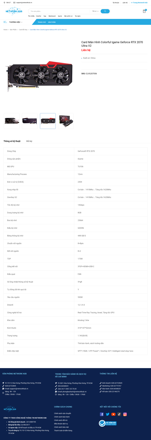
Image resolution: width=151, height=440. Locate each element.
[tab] (12, 141)
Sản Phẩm (13, 30)
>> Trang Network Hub (139, 3)
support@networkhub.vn (24, 2)
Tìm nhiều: (31, 16)
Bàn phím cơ (68, 16)
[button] (144, 11)
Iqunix (60, 16)
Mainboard (52, 16)
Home (5, 30)
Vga (45, 16)
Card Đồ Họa (23, 30)
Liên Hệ (125, 3)
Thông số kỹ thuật (12, 141)
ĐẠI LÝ (8, 2)
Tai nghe (77, 16)
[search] (105, 11)
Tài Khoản (116, 3)
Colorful (38, 16)
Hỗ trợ (29, 141)
